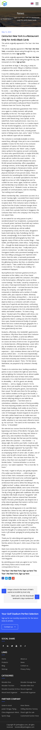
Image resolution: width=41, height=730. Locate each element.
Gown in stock (7, 705)
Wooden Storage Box (28, 682)
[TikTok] (25, 646)
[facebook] (3, 646)
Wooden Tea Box (8, 686)
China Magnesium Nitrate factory (11, 712)
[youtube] (16, 646)
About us (24, 659)
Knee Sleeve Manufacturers (26, 705)
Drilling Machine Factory (29, 709)
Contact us (8, 627)
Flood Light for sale (27, 712)
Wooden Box (6, 682)
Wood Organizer (26, 689)
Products (5, 662)
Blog (3, 666)
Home (4, 19)
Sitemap (4, 669)
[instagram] (20, 646)
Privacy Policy (25, 669)
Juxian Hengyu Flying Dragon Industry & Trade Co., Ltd (10, 709)
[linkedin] (7, 646)
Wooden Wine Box (27, 686)
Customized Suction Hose (30, 716)
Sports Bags (6, 716)
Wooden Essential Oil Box (11, 689)
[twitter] (12, 646)
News (9, 19)
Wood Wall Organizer (28, 692)
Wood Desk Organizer (9, 692)
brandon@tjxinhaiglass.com (24, 727)
